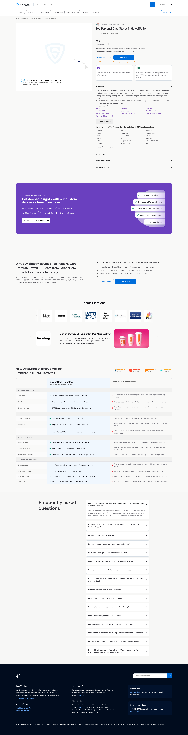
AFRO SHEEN (100, 111)
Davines (149, 108)
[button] (30, 336)
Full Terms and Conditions (25, 698)
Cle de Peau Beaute (153, 113)
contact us (80, 695)
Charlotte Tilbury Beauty (105, 116)
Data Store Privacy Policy (24, 708)
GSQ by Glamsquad (103, 113)
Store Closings (45, 12)
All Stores (26, 18)
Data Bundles (31, 12)
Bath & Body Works (128, 113)
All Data (19, 12)
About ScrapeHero (22, 710)
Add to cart (124, 57)
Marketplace (95, 12)
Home (20, 18)
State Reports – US (73, 12)
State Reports (113, 34)
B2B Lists (85, 12)
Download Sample (104, 57)
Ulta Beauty (125, 111)
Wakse (98, 108)
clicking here (134, 711)
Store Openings (58, 12)
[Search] (152, 4)
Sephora (124, 108)
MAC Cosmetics (152, 111)
